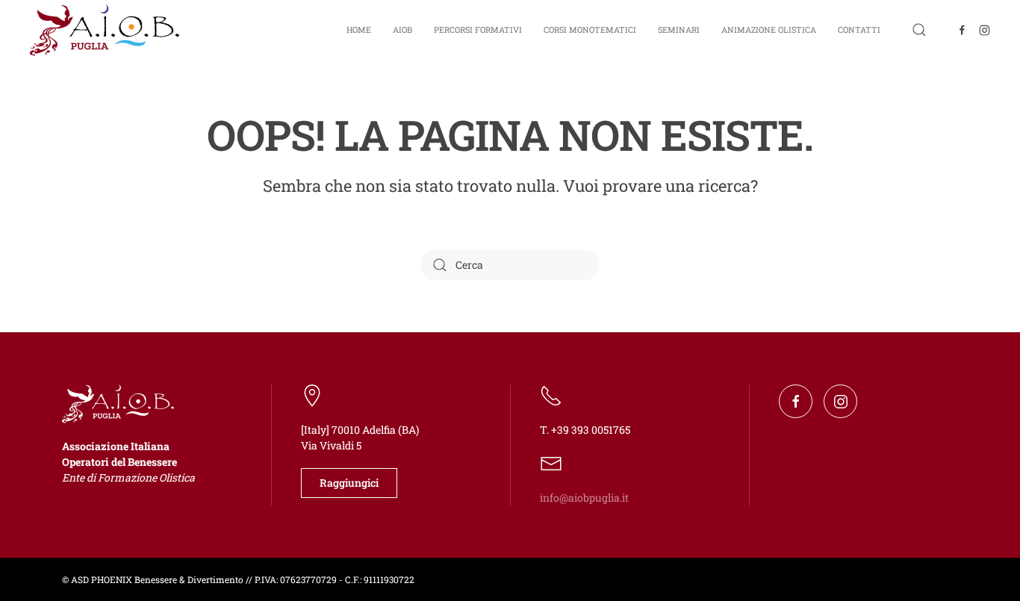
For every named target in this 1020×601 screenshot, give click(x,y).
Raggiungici (349, 483)
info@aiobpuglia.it (584, 498)
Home (358, 29)
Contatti (859, 29)
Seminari (679, 29)
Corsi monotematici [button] (590, 29)
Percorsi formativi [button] (478, 29)
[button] (919, 30)
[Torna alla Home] (104, 30)
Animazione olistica (768, 29)
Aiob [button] (402, 29)
